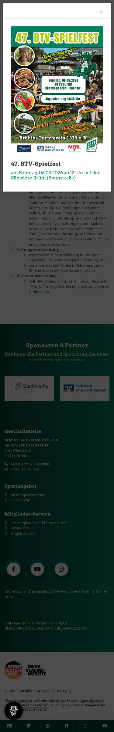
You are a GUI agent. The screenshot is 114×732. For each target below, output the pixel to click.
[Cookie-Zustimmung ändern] (14, 711)
